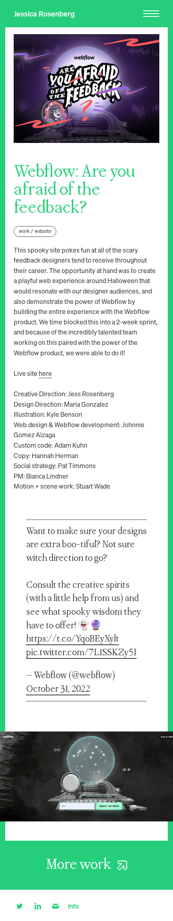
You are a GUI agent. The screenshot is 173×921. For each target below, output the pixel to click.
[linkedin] (37, 905)
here (45, 373)
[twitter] (19, 905)
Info (73, 906)
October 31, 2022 (58, 689)
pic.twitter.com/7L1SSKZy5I (81, 653)
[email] (56, 905)
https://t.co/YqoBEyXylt (72, 639)
